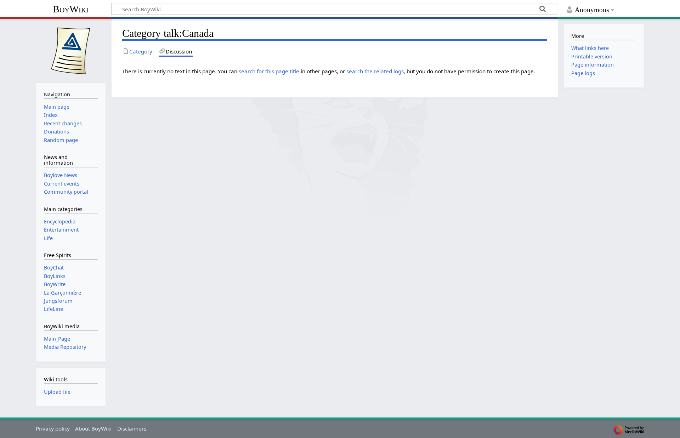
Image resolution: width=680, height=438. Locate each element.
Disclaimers (131, 428)
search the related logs (375, 71)
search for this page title (269, 71)
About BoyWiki (93, 428)
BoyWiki (71, 9)
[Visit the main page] (71, 50)
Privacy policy (53, 428)
